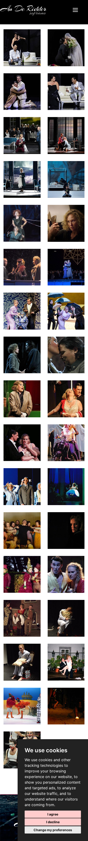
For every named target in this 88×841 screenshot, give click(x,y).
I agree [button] (52, 814)
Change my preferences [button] (53, 830)
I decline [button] (53, 822)
